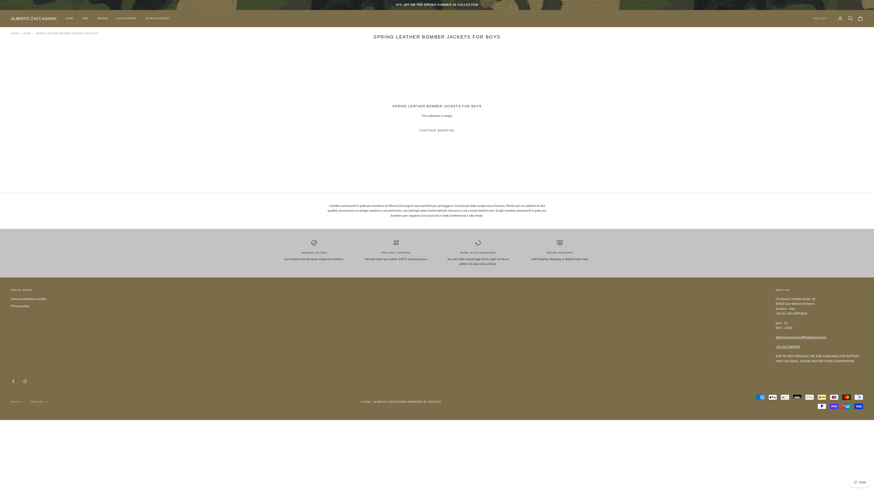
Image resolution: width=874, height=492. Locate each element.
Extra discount (157, 18)
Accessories (127, 18)
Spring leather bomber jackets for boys (67, 33)
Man (85, 18)
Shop (27, 33)
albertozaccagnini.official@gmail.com (801, 337)
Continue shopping (437, 130)
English (819, 18)
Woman (102, 18)
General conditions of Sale (28, 299)
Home (70, 18)
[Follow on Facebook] (13, 381)
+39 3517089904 (788, 346)
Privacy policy (20, 306)
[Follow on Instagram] (25, 381)
